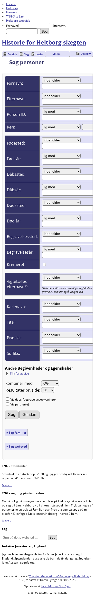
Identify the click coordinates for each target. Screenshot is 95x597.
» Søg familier (16, 433)
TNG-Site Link (15, 16)
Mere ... (7, 485)
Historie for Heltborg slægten (44, 42)
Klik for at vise (19, 373)
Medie (56, 54)
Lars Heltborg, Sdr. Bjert (56, 586)
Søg (26, 54)
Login (39, 54)
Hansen (11, 12)
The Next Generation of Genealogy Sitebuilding (59, 576)
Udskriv (86, 53)
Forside (11, 4)
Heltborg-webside (18, 20)
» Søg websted (16, 446)
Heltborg (12, 8)
